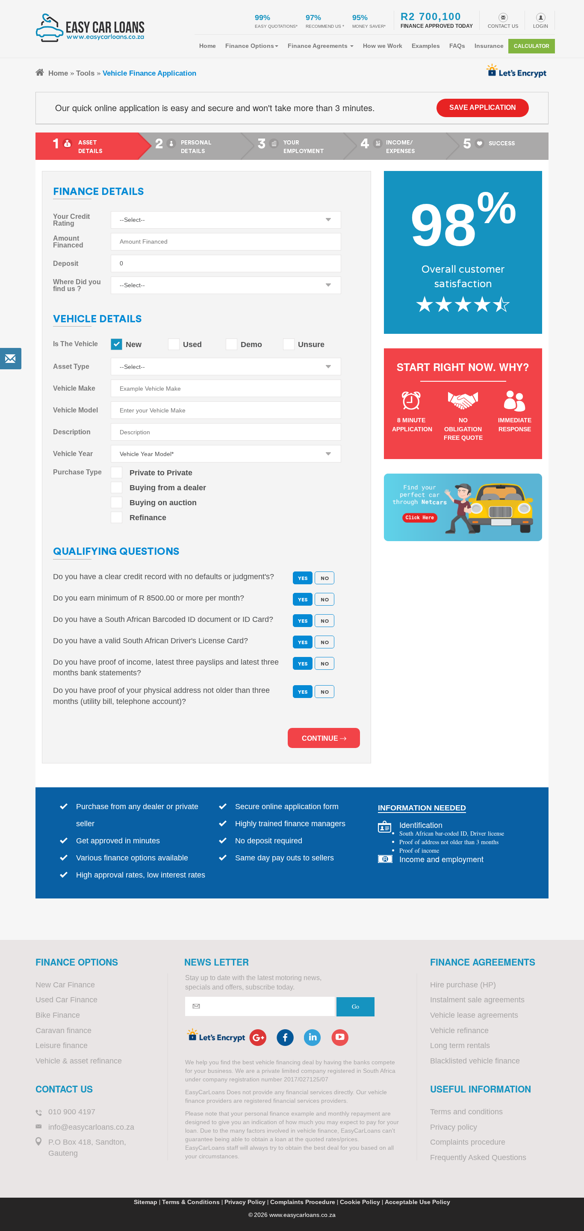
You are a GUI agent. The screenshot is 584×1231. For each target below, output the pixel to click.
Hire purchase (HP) (463, 985)
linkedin (312, 1037)
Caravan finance (63, 1030)
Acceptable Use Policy (417, 1202)
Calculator (531, 46)
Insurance (489, 45)
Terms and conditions (466, 1111)
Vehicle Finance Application (149, 73)
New (134, 344)
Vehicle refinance (459, 1030)
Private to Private (161, 472)
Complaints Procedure (302, 1202)
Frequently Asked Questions (478, 1157)
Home (207, 45)
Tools (85, 73)
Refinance (148, 517)
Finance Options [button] (249, 45)
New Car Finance (65, 985)
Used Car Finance (66, 999)
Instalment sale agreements (477, 999)
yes (303, 578)
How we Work (382, 45)
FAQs (457, 45)
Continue (321, 738)
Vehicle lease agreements (474, 1015)
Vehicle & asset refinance (78, 1061)
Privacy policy (453, 1127)
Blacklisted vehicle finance (475, 1061)
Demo (251, 344)
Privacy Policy (244, 1202)
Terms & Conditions (191, 1202)
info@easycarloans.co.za (91, 1127)
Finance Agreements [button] (318, 45)
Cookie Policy (360, 1202)
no (325, 578)
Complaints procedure (467, 1142)
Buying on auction (163, 502)
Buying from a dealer (168, 487)
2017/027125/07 (306, 1079)
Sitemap (145, 1202)
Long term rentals (460, 1045)
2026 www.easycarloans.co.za (295, 1214)
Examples (426, 45)
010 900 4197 (71, 1111)
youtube (339, 1037)
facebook (285, 1037)
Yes (303, 599)
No (325, 599)
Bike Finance (57, 1015)
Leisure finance (61, 1045)
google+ (257, 1037)
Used (192, 344)
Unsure (311, 344)
